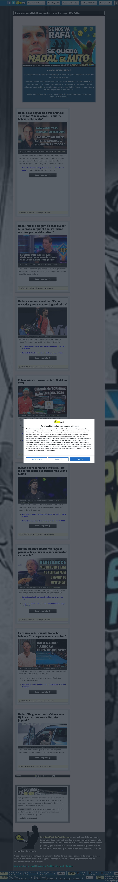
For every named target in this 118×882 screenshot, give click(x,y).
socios (40, 429)
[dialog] (59, 441)
